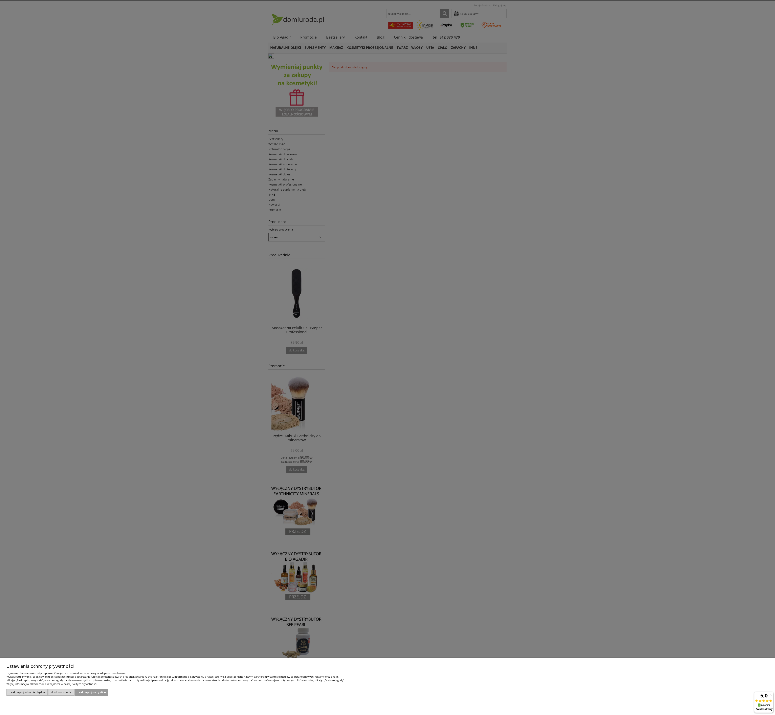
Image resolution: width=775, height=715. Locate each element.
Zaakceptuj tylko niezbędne (27, 692)
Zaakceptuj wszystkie (91, 692)
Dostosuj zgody (61, 692)
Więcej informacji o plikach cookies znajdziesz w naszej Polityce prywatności (51, 684)
